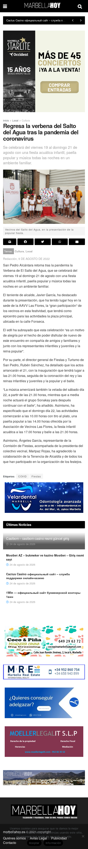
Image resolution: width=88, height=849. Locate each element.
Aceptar (34, 843)
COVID (22, 476)
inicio (6, 120)
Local (15, 120)
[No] (83, 836)
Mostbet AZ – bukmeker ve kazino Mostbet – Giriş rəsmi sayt (45, 557)
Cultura (26, 120)
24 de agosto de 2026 (22, 544)
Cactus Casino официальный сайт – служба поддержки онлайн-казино (38, 576)
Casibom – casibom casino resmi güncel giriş (37, 538)
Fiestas (36, 476)
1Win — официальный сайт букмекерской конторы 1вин (40, 20)
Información (53, 843)
